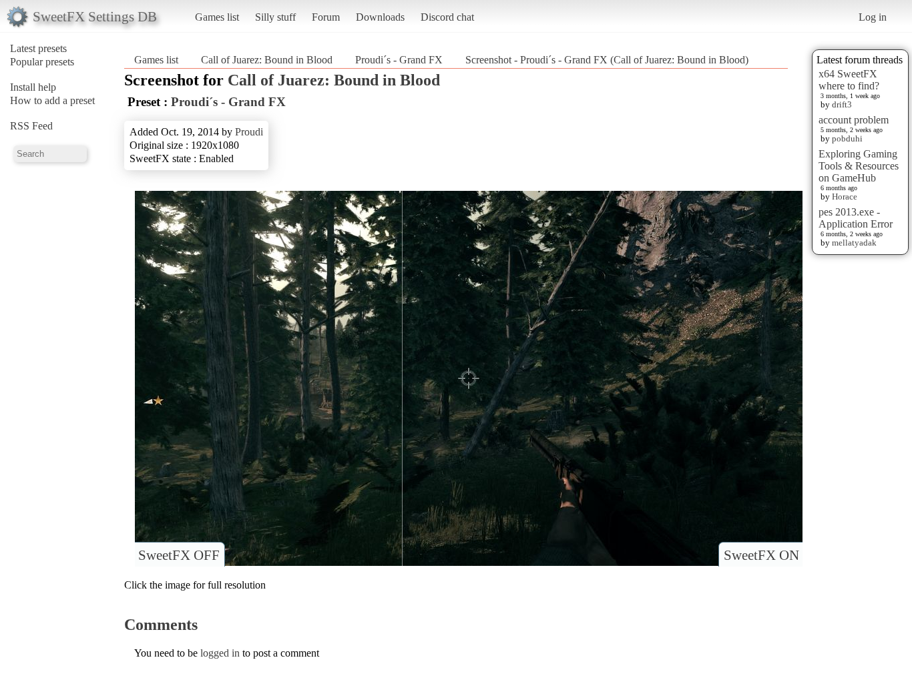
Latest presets (38, 48)
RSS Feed (31, 125)
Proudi (249, 131)
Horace (844, 197)
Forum (326, 17)
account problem (854, 119)
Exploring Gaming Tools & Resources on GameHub (859, 166)
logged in (220, 653)
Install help (33, 87)
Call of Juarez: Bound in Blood (266, 59)
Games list (217, 17)
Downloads (380, 17)
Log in (873, 17)
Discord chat (447, 17)
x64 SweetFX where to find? (849, 79)
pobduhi (847, 138)
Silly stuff (275, 17)
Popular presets (42, 61)
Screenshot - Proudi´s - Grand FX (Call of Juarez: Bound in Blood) (606, 59)
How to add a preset (52, 100)
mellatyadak (854, 243)
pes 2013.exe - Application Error (856, 218)
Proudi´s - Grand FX (399, 59)
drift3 (842, 104)
